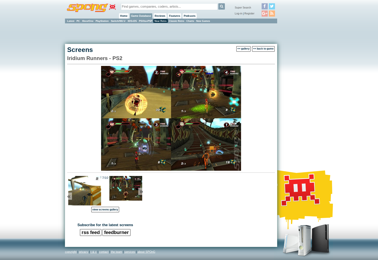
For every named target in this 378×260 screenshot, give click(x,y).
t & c (94, 251)
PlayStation (102, 21)
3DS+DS (132, 21)
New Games (203, 21)
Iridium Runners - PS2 (94, 58)
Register (249, 13)
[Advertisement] (296, 89)
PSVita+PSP (145, 21)
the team (116, 251)
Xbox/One (87, 21)
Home (124, 15)
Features (174, 15)
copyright (71, 251)
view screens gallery (105, 209)
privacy (83, 251)
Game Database (141, 15)
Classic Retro (176, 21)
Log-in (238, 13)
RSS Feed (91, 232)
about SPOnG (146, 251)
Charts (190, 21)
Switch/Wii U (118, 21)
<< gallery (243, 48)
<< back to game (263, 48)
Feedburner (116, 232)
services (129, 251)
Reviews (160, 15)
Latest (70, 21)
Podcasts (190, 15)
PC (78, 21)
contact (103, 251)
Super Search (243, 7)
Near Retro (160, 21)
